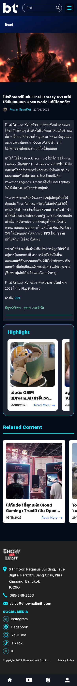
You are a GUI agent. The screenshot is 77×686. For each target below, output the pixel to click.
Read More (42, 405)
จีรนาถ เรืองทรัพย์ (20, 109)
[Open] (69, 8)
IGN (17, 298)
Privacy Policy (66, 660)
